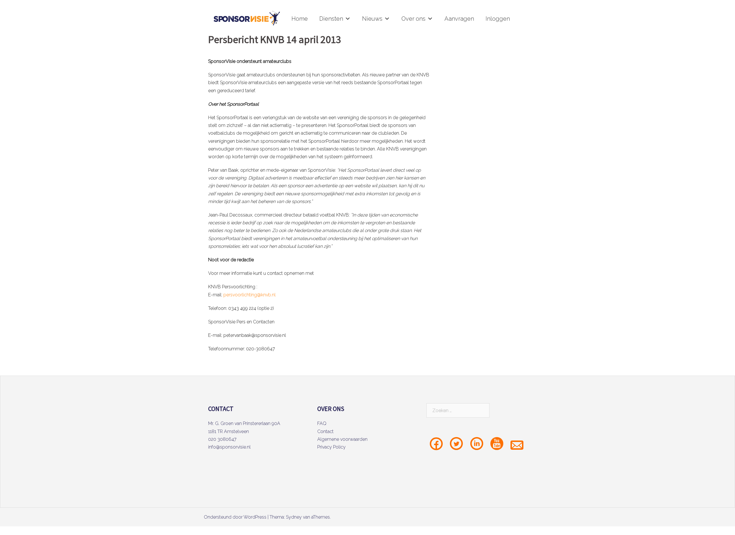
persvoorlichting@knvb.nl (249, 295)
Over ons (413, 18)
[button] (348, 18)
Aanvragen (459, 18)
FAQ (321, 423)
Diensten (331, 18)
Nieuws (372, 18)
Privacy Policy (331, 447)
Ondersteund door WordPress (235, 517)
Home (299, 18)
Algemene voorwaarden (342, 439)
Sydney (294, 517)
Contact (325, 431)
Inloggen (498, 18)
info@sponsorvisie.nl (229, 447)
